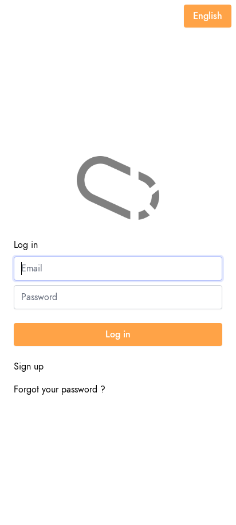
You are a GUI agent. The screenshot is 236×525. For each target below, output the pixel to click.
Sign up (29, 366)
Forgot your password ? (59, 389)
